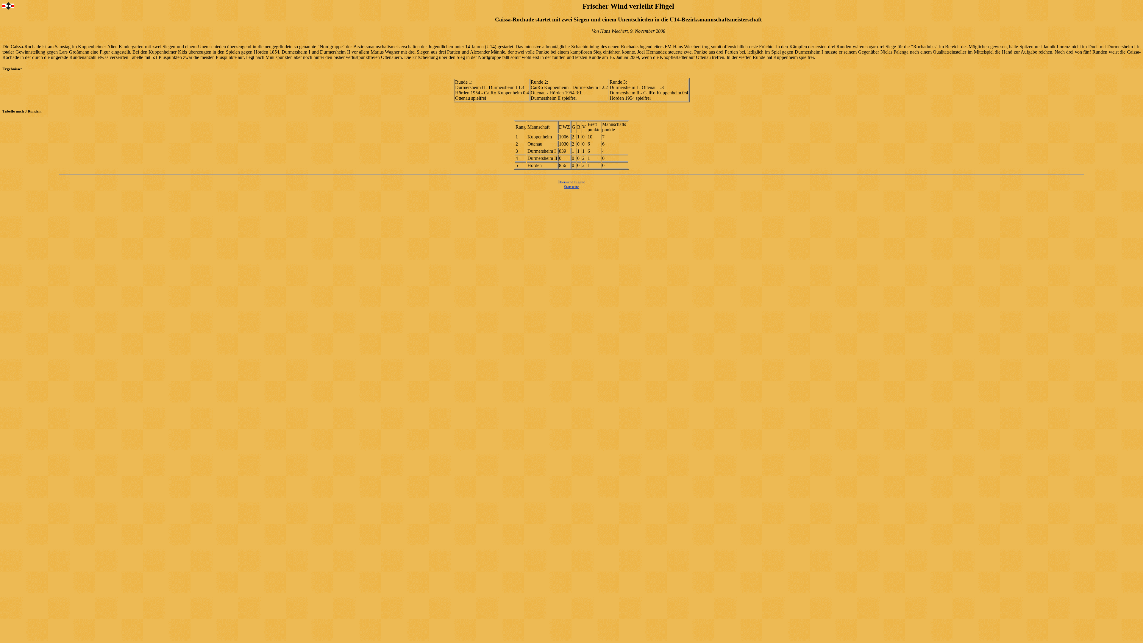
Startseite (571, 187)
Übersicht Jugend (571, 182)
